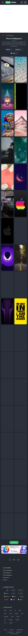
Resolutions (6, 577)
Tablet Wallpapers (7, 575)
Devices (5, 579)
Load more (14, 542)
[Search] (21, 2)
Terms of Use (10, 632)
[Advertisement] (14, 19)
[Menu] (2, 2)
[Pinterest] (14, 559)
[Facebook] (9, 559)
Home (5, 629)
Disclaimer (18, 632)
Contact (11, 629)
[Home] (3, 35)
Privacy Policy (20, 629)
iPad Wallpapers (7, 572)
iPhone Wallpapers (8, 570)
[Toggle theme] (25, 2)
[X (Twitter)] (18, 559)
